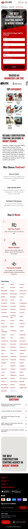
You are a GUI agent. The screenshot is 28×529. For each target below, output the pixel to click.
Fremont (3, 334)
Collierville (22, 309)
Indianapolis (23, 350)
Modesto (12, 378)
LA (2, 366)
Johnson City (4, 359)
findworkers (4, 7)
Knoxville (12, 362)
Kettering (22, 359)
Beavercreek (23, 290)
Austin (21, 287)
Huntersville (13, 350)
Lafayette (12, 366)
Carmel (12, 300)
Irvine (2, 353)
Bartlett (12, 290)
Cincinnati (13, 306)
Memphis (12, 372)
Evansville (22, 323)
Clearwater (4, 309)
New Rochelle (4, 387)
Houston (3, 350)
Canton (22, 297)
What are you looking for (8, 57)
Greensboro (13, 341)
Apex (2, 287)
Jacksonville (4, 356)
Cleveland (13, 309)
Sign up (23, 507)
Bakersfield (4, 290)
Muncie (3, 381)
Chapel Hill (4, 303)
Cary (21, 300)
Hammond (13, 344)
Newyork (12, 387)
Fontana (22, 326)
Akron (2, 284)
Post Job (21, 2)
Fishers (12, 326)
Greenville (22, 341)
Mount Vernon (23, 378)
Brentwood (23, 293)
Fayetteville (4, 326)
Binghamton (4, 293)
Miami (2, 375)
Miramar (22, 375)
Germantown (4, 341)
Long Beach (23, 369)
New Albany (4, 384)
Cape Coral (4, 300)
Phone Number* (6, 52)
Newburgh (22, 384)
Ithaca (12, 353)
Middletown (13, 375)
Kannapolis (13, 359)
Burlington (13, 297)
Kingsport (3, 362)
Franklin (22, 330)
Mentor (22, 372)
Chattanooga (23, 303)
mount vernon (19, 7)
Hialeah (3, 347)
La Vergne (13, 369)
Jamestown (13, 356)
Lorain (2, 372)
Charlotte (12, 303)
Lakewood (4, 369)
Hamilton (3, 344)
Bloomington (13, 293)
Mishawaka (4, 378)
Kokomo (22, 362)
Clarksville (22, 306)
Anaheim (22, 284)
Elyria (11, 323)
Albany (12, 284)
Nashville (22, 381)
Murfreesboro (14, 381)
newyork (11, 7)
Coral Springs (4, 316)
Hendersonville (23, 344)
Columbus (4, 312)
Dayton (3, 320)
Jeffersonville (23, 356)
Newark (12, 384)
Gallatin (3, 338)
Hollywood (22, 347)
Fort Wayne (13, 330)
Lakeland (22, 366)
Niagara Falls (23, 387)
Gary (11, 338)
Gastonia (22, 338)
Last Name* (5, 42)
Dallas (21, 316)
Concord (22, 312)
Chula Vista (4, 306)
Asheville (12, 287)
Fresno (12, 334)
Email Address (5, 47)
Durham (12, 320)
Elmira (2, 323)
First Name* (5, 37)
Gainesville (22, 334)
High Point (13, 347)
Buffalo (3, 297)
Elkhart (21, 320)
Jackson (22, 353)
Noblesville (4, 391)
